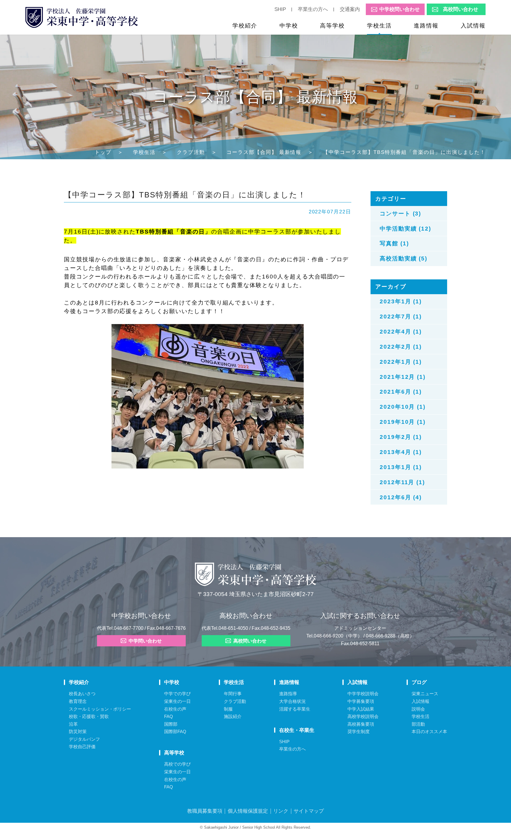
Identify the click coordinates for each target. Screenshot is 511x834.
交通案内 (350, 9)
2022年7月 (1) (401, 316)
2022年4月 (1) (401, 331)
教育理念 (78, 701)
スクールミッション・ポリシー (100, 708)
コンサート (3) (400, 213)
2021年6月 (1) (401, 391)
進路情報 (426, 25)
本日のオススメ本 (429, 731)
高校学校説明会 (363, 716)
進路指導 (288, 693)
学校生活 (379, 25)
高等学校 (332, 25)
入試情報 (473, 25)
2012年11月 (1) (402, 482)
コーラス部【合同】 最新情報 (264, 152)
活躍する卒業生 (294, 708)
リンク (280, 811)
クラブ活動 (191, 152)
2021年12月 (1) (403, 376)
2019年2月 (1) (401, 437)
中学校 (288, 25)
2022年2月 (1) (401, 346)
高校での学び (177, 764)
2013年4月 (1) (401, 452)
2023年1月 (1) (401, 301)
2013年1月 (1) (401, 467)
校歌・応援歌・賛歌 (89, 716)
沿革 (73, 724)
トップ (103, 152)
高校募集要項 (360, 724)
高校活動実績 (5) (403, 258)
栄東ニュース (425, 693)
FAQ (168, 716)
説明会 (418, 708)
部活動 (418, 724)
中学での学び (177, 693)
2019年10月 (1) (403, 421)
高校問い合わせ (460, 9)
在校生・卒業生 (296, 730)
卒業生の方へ (313, 9)
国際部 (170, 724)
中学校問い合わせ (399, 9)
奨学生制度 (358, 731)
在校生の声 (175, 708)
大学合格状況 (292, 701)
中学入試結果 (360, 708)
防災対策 (78, 731)
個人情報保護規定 (248, 811)
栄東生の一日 (177, 701)
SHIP (280, 9)
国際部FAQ (175, 731)
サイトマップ (309, 811)
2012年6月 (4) (401, 497)
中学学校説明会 (363, 693)
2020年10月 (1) (403, 406)
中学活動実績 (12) (405, 228)
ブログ (419, 682)
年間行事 (233, 693)
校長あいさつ (82, 693)
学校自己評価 (82, 746)
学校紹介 (244, 25)
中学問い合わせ (145, 641)
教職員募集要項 (204, 811)
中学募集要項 (360, 701)
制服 (228, 708)
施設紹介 (233, 716)
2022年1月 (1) (401, 361)
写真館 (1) (394, 243)
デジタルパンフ (84, 739)
